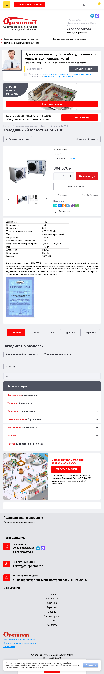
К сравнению (63, 195)
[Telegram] (68, 205)
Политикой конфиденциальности (58, 76)
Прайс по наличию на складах (29, 5)
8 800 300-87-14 (23, 552)
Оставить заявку (83, 69)
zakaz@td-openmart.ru (77, 32)
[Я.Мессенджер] (55, 205)
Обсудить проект (52, 104)
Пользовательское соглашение (19, 639)
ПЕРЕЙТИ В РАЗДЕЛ (66, 469)
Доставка (71, 332)
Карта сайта (9, 646)
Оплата (53, 332)
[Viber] (73, 205)
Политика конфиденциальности (19, 643)
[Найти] (6, 376)
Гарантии (91, 332)
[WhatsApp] (77, 205)
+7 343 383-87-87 (79, 29)
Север (72, 158)
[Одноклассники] (64, 205)
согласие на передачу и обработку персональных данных (65, 74)
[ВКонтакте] (60, 205)
